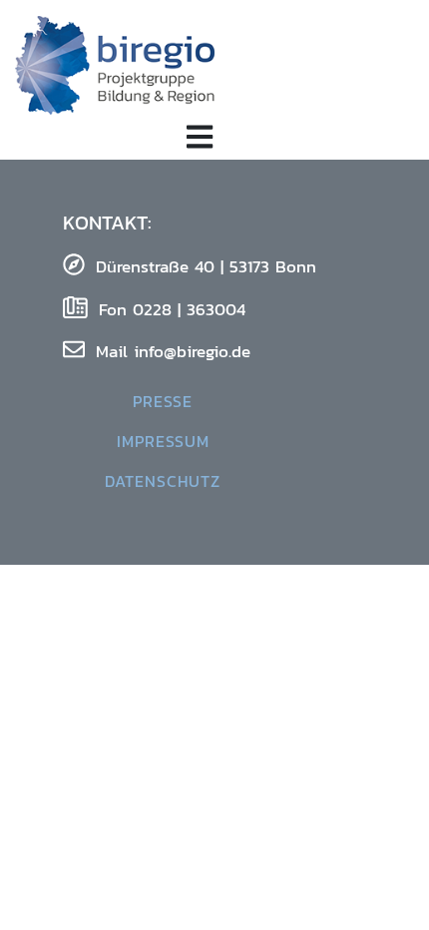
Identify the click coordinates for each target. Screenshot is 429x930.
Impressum (163, 441)
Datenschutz (162, 481)
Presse (163, 401)
